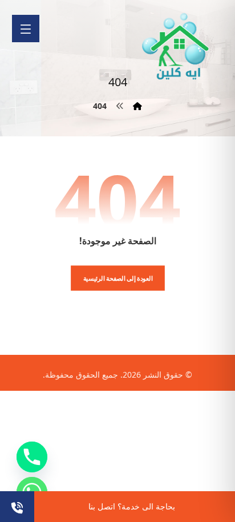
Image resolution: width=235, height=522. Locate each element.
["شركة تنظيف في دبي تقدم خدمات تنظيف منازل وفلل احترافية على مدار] (176, 46)
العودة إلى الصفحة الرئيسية (117, 278)
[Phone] (32, 457)
